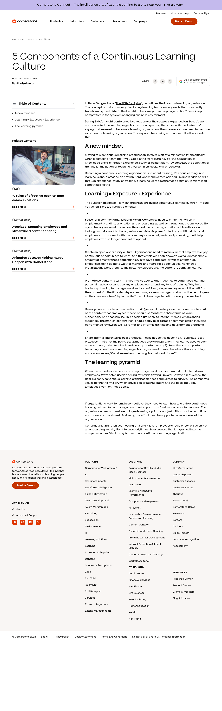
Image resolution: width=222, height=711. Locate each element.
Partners (161, 13)
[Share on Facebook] (155, 81)
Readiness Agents (95, 481)
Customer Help (180, 13)
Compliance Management (144, 501)
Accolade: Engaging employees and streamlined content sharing (36, 219)
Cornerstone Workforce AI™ (101, 468)
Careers (177, 520)
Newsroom (179, 513)
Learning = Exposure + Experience (37, 120)
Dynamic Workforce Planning (146, 531)
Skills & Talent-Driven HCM (144, 478)
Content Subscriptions (98, 565)
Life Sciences (136, 593)
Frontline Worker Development (147, 537)
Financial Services (139, 580)
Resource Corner (183, 579)
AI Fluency (135, 508)
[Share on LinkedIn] (162, 81)
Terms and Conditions (114, 637)
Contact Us (18, 509)
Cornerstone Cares (184, 507)
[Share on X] (170, 81)
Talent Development (97, 500)
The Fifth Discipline (128, 103)
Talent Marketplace (96, 507)
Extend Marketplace (97, 611)
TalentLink (91, 585)
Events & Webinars (184, 592)
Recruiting (91, 513)
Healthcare (135, 586)
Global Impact (181, 533)
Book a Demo (184, 22)
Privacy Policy (61, 637)
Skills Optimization (96, 494)
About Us (178, 494)
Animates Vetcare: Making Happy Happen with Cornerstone (43, 250)
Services (90, 598)
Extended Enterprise (97, 552)
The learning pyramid (29, 126)
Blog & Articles (181, 598)
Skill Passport (93, 591)
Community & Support (25, 515)
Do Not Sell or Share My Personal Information (158, 637)
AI (86, 474)
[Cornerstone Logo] (24, 21)
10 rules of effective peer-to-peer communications (34, 147)
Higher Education (139, 606)
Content (90, 559)
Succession (91, 520)
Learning (90, 546)
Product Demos (182, 585)
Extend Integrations (96, 604)
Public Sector (137, 573)
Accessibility (180, 546)
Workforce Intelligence (98, 487)
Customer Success (184, 481)
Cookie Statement (85, 637)
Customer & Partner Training (146, 554)
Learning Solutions (96, 539)
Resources (18, 39)
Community (200, 13)
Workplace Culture (39, 39)
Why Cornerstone (183, 468)
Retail (132, 612)
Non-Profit (135, 619)
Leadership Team (183, 474)
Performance (93, 526)
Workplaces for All (139, 561)
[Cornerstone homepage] (43, 461)
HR (86, 533)
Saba (88, 572)
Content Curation (139, 524)
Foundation (179, 500)
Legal (44, 637)
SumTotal (90, 578)
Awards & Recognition (186, 539)
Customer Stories (183, 487)
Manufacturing (137, 599)
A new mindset (25, 113)
